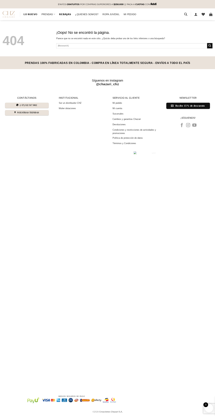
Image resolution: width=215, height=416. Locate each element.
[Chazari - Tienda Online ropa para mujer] (9, 14)
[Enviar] (209, 45)
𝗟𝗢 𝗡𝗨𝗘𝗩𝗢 (30, 14)
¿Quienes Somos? (86, 14)
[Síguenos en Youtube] (194, 125)
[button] (196, 14)
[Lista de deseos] (203, 14)
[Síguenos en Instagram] (188, 125)
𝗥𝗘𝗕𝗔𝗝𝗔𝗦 (65, 14)
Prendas (47, 14)
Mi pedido (130, 14)
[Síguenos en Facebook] (182, 125)
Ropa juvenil (110, 14)
